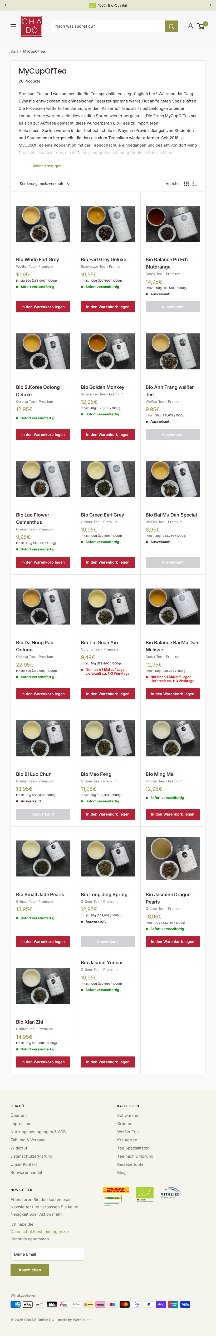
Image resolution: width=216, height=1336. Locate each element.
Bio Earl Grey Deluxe (103, 259)
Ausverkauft (173, 307)
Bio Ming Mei (160, 774)
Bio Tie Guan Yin (99, 642)
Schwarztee (128, 1115)
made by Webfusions (75, 1320)
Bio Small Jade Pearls (40, 894)
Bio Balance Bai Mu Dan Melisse (172, 646)
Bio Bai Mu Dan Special (171, 515)
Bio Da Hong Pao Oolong (34, 646)
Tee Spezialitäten (133, 1148)
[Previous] (5, 5)
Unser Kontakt (24, 1164)
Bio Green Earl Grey (102, 515)
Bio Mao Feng (96, 774)
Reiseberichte (130, 1164)
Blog (121, 1172)
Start (14, 51)
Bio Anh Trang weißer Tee (170, 390)
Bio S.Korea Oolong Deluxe (38, 390)
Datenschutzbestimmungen (37, 1231)
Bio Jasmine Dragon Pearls (168, 898)
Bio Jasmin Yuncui (101, 962)
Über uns (19, 1115)
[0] (201, 26)
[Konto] (190, 26)
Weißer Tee (128, 1131)
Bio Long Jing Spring (104, 894)
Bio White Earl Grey (37, 259)
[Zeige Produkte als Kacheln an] (186, 184)
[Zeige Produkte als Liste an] (195, 184)
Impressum (21, 1123)
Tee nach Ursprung (135, 1156)
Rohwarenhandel (26, 1172)
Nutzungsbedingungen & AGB (38, 1131)
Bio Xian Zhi (29, 1022)
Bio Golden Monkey (102, 387)
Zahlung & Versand (28, 1139)
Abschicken (29, 1269)
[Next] (210, 5)
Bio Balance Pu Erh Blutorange (167, 263)
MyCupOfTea (34, 51)
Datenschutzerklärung (31, 1156)
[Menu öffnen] (13, 26)
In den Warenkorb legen (43, 307)
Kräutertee (127, 1139)
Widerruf (19, 1148)
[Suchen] (171, 26)
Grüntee (124, 1123)
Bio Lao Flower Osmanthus (32, 518)
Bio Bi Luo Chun (34, 774)
